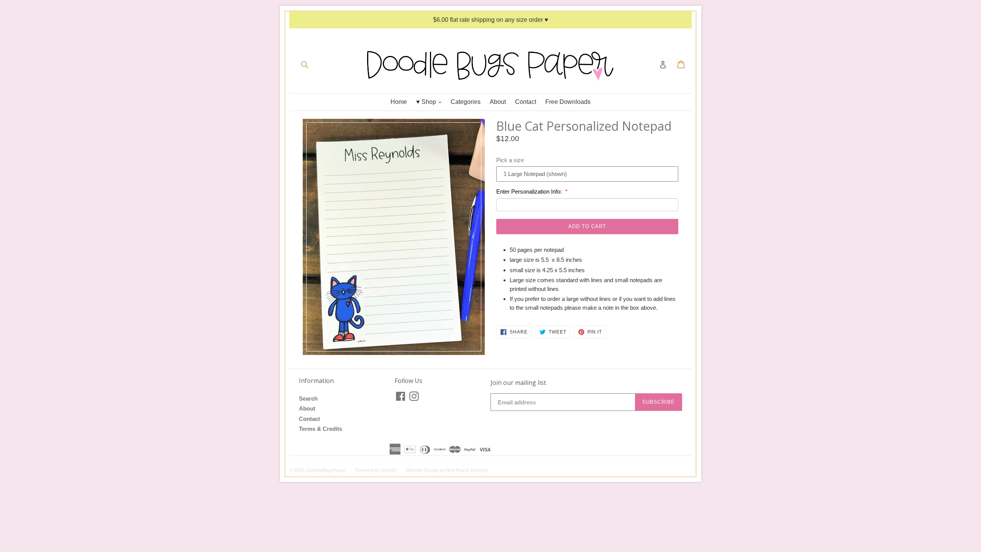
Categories (466, 102)
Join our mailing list (518, 382)
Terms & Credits (320, 429)
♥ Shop (430, 101)
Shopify (389, 470)
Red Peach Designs (467, 470)
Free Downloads (568, 102)
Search (308, 398)
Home (398, 102)
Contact (525, 102)
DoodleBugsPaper (326, 470)
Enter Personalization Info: (529, 191)
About (498, 102)
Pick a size (510, 160)
